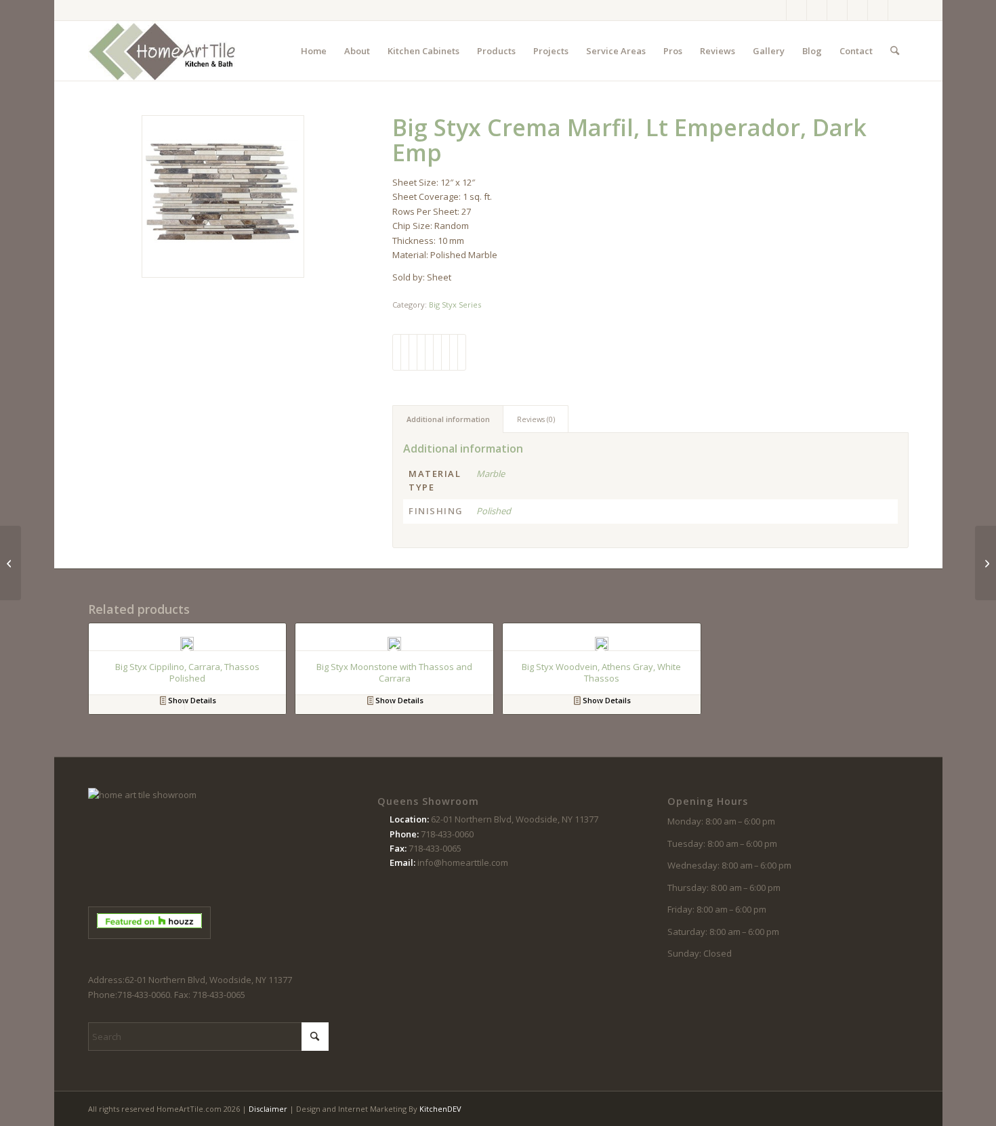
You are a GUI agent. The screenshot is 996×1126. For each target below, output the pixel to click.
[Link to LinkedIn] (898, 10)
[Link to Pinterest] (837, 10)
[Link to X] (817, 10)
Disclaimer (268, 1109)
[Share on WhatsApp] (413, 352)
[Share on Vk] (445, 352)
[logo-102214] (162, 51)
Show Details (191, 700)
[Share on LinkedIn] (429, 352)
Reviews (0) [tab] (536, 419)
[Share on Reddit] (453, 352)
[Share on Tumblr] (437, 352)
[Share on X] (405, 352)
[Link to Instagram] (796, 10)
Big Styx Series (455, 304)
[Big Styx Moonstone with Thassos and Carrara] (985, 563)
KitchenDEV (440, 1109)
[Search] (894, 51)
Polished (493, 511)
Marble (490, 473)
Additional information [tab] (448, 419)
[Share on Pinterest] (421, 352)
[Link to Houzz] (878, 10)
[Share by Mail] (461, 352)
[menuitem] (313, 51)
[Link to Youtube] (857, 10)
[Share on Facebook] (396, 352)
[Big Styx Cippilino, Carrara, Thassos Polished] (10, 563)
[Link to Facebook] (776, 10)
